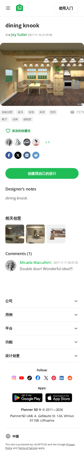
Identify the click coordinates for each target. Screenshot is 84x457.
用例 (9, 314)
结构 (15, 119)
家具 (20, 112)
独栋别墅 (7, 112)
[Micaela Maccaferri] (9, 142)
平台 (9, 328)
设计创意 (12, 355)
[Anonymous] (35, 142)
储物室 (27, 119)
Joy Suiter (19, 34)
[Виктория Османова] (26, 142)
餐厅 (4, 119)
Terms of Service (27, 448)
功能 (9, 341)
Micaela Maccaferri (35, 262)
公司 (9, 300)
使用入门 (66, 8)
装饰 (31, 112)
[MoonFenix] (18, 142)
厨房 (42, 112)
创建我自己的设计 (42, 173)
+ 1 (47, 142)
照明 (53, 112)
